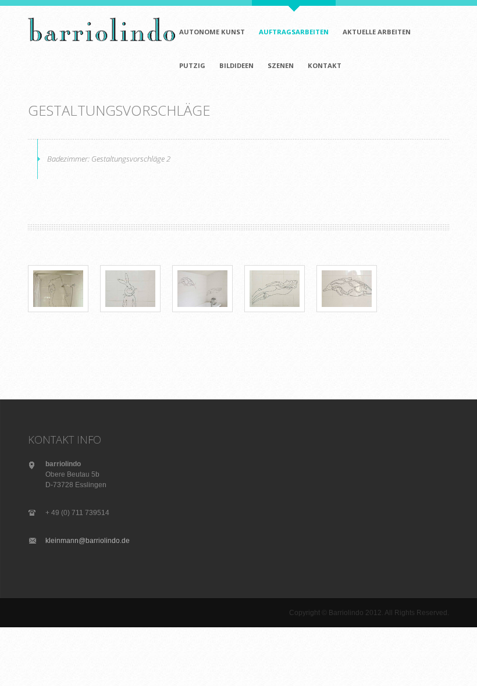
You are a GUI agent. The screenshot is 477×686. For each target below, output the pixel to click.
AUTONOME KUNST (212, 31)
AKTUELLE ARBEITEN (377, 31)
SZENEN (281, 65)
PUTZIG (192, 65)
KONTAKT (324, 65)
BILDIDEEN (236, 65)
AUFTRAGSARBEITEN (294, 31)
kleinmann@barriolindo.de (87, 541)
